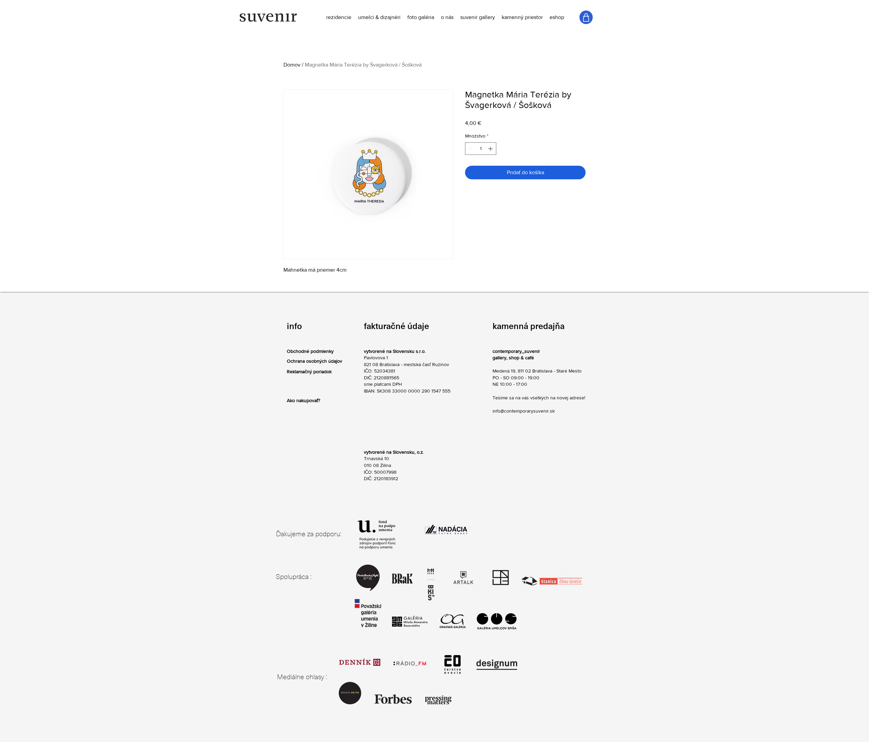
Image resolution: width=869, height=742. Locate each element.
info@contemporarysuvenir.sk (524, 411)
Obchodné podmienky (310, 351)
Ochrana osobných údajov (314, 361)
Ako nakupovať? (303, 400)
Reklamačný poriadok (309, 371)
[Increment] (491, 149)
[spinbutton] (481, 149)
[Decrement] (470, 149)
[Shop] (586, 17)
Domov (291, 65)
